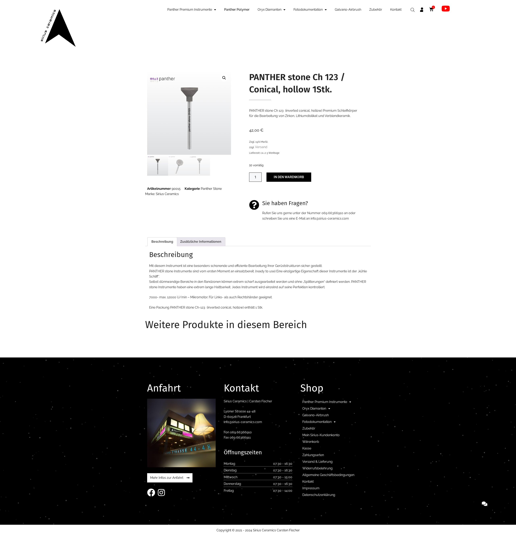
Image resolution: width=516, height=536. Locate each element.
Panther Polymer (237, 9)
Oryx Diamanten (269, 9)
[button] (224, 78)
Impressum (310, 488)
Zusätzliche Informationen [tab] (200, 242)
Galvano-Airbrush (348, 9)
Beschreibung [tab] (162, 242)
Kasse (306, 448)
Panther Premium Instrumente (189, 9)
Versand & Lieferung (317, 462)
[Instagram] (161, 492)
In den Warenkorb (289, 177)
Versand (261, 147)
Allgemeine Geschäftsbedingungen (328, 475)
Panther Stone (211, 189)
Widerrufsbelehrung (317, 468)
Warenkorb (310, 442)
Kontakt (396, 9)
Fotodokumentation (308, 9)
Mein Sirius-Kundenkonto (321, 435)
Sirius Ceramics (167, 194)
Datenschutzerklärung (318, 495)
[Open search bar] (413, 10)
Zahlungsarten (313, 455)
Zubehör (375, 9)
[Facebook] (151, 492)
